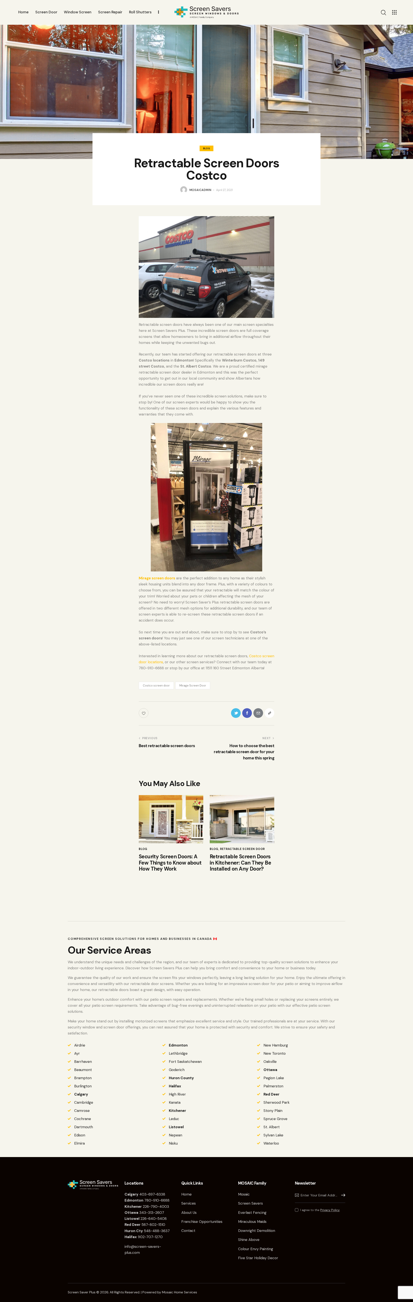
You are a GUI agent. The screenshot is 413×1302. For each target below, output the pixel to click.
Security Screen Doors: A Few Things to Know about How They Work (170, 863)
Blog (206, 148)
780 (138, 1200)
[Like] (144, 713)
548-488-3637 (148, 1230)
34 (134, 1212)
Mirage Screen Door (192, 685)
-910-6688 (160, 1200)
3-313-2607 (154, 1212)
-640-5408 (156, 1218)
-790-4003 (159, 1206)
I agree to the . (320, 1210)
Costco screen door (156, 685)
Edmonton (178, 1045)
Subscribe (342, 1195)
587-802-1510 (145, 1224)
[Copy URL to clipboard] (269, 713)
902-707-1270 (144, 1236)
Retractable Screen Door (242, 849)
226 (137, 1206)
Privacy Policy (330, 1210)
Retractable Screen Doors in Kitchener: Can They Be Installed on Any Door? (240, 863)
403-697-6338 (152, 1194)
